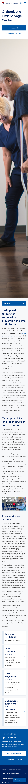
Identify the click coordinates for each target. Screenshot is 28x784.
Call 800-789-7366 (15, 33)
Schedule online (14, 28)
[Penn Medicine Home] (10, 3)
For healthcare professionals (10, 773)
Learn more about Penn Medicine (11, 769)
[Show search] (20, 3)
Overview (6, 303)
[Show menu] (24, 3)
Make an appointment (14, 753)
